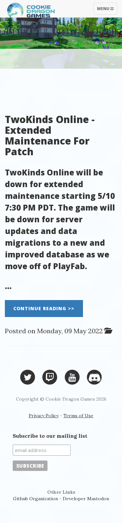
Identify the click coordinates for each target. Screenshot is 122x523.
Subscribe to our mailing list (50, 436)
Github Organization (35, 499)
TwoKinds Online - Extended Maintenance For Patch (50, 135)
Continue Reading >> (44, 308)
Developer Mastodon (86, 499)
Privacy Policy (44, 416)
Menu (107, 10)
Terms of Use (78, 416)
